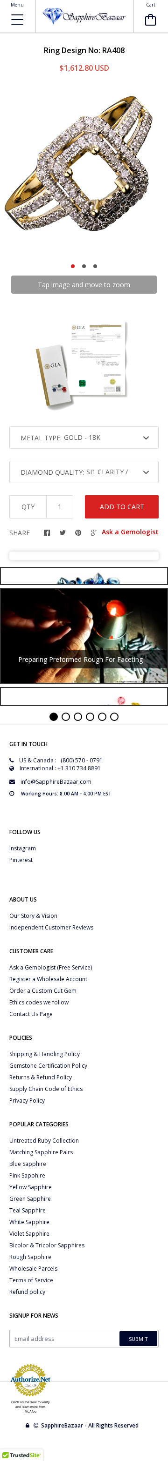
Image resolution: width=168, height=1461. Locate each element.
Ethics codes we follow (39, 1002)
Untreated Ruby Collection (44, 1141)
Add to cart (122, 506)
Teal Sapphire (27, 1210)
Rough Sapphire (30, 1257)
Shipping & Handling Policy (44, 1054)
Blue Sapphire (27, 1164)
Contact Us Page (31, 1014)
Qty (28, 506)
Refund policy (27, 1292)
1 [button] (73, 266)
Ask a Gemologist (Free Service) (50, 967)
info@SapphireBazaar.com (56, 782)
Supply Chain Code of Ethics (46, 1089)
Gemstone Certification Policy (48, 1066)
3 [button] (95, 266)
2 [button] (84, 266)
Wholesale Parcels (33, 1268)
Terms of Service (31, 1280)
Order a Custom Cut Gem (43, 991)
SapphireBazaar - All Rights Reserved (90, 1425)
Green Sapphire (30, 1199)
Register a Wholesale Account (48, 979)
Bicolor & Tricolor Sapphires (46, 1245)
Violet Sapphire (29, 1234)
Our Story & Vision (33, 916)
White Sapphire (29, 1222)
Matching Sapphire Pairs (41, 1152)
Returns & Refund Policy (40, 1077)
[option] (84, 171)
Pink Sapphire (27, 1175)
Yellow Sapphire (30, 1187)
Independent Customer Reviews (51, 927)
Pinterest (21, 860)
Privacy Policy (27, 1100)
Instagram (22, 848)
